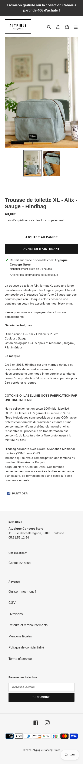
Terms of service (20, 658)
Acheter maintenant (41, 248)
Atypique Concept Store (46, 750)
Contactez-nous (20, 563)
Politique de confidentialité (26, 647)
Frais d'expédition (17, 220)
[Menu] (75, 26)
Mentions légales (20, 636)
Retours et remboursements (28, 625)
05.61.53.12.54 (19, 537)
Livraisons (16, 614)
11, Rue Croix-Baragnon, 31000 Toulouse (36, 533)
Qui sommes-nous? (22, 591)
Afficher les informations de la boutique (34, 274)
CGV (12, 602)
